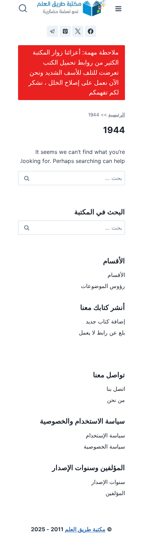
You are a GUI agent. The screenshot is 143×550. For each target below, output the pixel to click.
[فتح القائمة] (118, 8)
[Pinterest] (65, 31)
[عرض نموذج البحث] (23, 9)
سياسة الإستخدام (105, 435)
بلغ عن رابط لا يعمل (102, 332)
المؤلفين (115, 493)
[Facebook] (90, 31)
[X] (77, 31)
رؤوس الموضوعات (103, 285)
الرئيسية (116, 114)
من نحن (116, 399)
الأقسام (116, 274)
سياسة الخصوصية (104, 446)
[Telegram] (52, 31)
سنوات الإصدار (108, 481)
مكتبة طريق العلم (85, 529)
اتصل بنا (116, 388)
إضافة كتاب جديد (105, 321)
